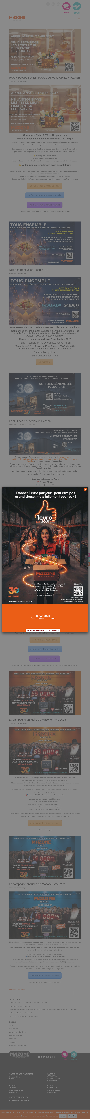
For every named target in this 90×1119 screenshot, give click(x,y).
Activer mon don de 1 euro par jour (43, 630)
